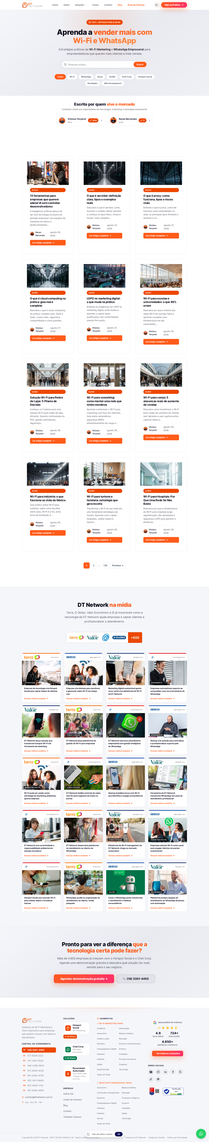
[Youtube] (151, 1072)
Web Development (113, 83)
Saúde (99, 1064)
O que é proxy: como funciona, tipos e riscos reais (158, 199)
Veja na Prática (172, 5)
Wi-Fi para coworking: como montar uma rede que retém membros (104, 401)
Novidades (93, 83)
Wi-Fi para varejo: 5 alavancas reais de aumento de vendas (161, 401)
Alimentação (124, 1028)
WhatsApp (86, 76)
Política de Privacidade (177, 1137)
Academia (101, 1028)
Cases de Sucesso (72, 1099)
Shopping (123, 1064)
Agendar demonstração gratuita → (84, 978)
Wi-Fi (72, 76)
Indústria (100, 1059)
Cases (95, 5)
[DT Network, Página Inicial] (32, 5)
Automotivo (102, 1033)
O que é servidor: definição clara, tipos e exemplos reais (104, 199)
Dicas (100, 76)
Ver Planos (71, 1036)
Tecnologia (123, 1069)
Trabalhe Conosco (72, 1117)
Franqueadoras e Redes (107, 1049)
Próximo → (117, 565)
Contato (108, 5)
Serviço (100, 1118)
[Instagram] (158, 1072)
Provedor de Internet (127, 1059)
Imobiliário (123, 1054)
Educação (123, 1039)
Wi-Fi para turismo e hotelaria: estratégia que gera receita (102, 500)
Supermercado (103, 1069)
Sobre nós (68, 1093)
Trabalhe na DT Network (135, 1137)
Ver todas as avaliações (168, 1053)
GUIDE (112, 76)
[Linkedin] (165, 1072)
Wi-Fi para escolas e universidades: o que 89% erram (159, 302)
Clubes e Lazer (103, 1039)
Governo (122, 1049)
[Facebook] (173, 1072)
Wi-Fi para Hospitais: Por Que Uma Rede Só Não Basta (159, 500)
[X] (180, 1072)
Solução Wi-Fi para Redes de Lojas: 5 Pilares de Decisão (46, 401)
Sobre (66, 5)
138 (105, 565)
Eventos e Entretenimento (130, 1044)
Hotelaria (100, 1054)
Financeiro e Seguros (130, 1098)
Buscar (140, 64)
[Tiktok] (151, 1079)
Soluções (80, 5)
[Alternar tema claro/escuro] (156, 5)
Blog (120, 5)
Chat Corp (127, 76)
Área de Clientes (136, 5)
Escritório (101, 1044)
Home (55, 5)
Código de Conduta (156, 1137)
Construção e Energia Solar (108, 1093)
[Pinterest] (158, 1079)
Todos (60, 76)
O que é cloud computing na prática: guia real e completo (48, 302)
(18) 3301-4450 (138, 978)
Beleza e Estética (126, 1033)
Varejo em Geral (103, 1075)
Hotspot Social (145, 76)
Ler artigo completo (42, 242)
